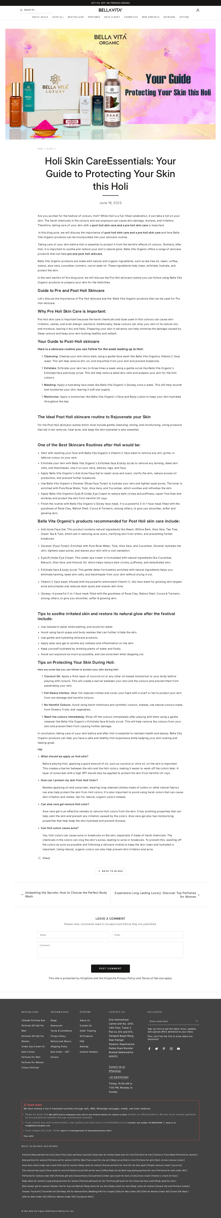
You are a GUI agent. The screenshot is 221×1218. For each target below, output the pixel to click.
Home (40, 149)
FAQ (82, 1041)
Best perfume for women (34, 1160)
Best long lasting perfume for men (139, 1170)
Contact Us (86, 1025)
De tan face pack (137, 1165)
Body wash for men (165, 1181)
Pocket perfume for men (115, 1165)
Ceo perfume (95, 1176)
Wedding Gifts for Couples (102, 1191)
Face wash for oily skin (98, 1160)
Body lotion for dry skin (96, 1186)
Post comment (110, 968)
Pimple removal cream (158, 1165)
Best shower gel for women (36, 1186)
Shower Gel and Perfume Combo (172, 1186)
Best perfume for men (43, 1154)
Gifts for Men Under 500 (128, 1191)
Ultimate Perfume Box (33, 1020)
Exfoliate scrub (75, 1170)
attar (57, 1154)
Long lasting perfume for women (62, 1181)
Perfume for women (187, 1154)
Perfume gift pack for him (120, 1181)
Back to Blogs (112, 871)
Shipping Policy (59, 1046)
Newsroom (56, 1025)
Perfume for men (143, 1154)
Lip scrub (176, 1165)
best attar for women (103, 1154)
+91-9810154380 (118, 1077)
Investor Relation (89, 1051)
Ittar (64, 1154)
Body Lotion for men (120, 1186)
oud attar (87, 1154)
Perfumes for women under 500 (38, 1176)
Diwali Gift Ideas (179, 1191)
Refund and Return (61, 1041)
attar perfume (74, 1154)
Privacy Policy (126, 978)
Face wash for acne (56, 1170)
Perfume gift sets (64, 1176)
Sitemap (84, 1046)
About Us (85, 1020)
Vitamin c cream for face (164, 1176)
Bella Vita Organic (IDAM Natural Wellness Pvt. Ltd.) (51, 1211)
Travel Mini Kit (49, 1191)
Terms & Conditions (61, 1030)
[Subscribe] (197, 1021)
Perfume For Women (33, 1062)
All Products (86, 1036)
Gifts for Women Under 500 (156, 1191)
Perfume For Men (31, 1057)
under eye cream (48, 1165)
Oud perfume (80, 1176)
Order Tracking (88, 1030)
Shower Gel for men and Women (67, 1186)
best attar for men (125, 1154)
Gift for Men (79, 1160)
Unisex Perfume (30, 1067)
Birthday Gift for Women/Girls (72, 1191)
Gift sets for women (68, 1165)
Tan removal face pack (33, 1170)
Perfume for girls (145, 1160)
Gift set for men (92, 1170)
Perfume (26, 1154)
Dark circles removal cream (169, 1160)
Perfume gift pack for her (93, 1181)
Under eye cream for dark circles (120, 1176)
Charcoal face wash (144, 1181)
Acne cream (144, 1176)
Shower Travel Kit (31, 1191)
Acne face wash (30, 1165)
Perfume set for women (60, 1160)
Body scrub (117, 1160)
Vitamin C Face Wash (164, 1154)
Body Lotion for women (143, 1186)
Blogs (50, 149)
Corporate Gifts (85, 1196)
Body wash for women (90, 1165)
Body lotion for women (33, 1181)
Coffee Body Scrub (110, 1170)
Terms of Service (153, 978)
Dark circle (130, 1160)
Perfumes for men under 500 (171, 1170)
